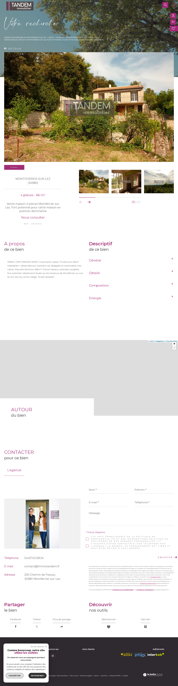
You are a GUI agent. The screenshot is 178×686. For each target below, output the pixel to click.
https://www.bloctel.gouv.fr (148, 583)
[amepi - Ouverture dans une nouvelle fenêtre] (139, 655)
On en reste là (37, 647)
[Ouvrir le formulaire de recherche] (165, 4)
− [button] (174, 348)
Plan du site (74, 676)
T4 (97, 37)
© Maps (159, 341)
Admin (96, 676)
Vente (51, 37)
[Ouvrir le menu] (173, 5)
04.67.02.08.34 (34, 558)
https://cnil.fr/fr (155, 577)
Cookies (125, 676)
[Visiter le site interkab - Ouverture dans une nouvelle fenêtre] (156, 654)
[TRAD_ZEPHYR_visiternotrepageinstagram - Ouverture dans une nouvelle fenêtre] (52, 656)
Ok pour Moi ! (37, 675)
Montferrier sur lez (76, 37)
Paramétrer (15, 675)
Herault (60, 37)
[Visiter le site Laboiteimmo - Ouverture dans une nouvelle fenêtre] (152, 675)
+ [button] (174, 343)
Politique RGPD (115, 676)
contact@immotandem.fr (42, 566)
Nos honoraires (62, 676)
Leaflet (151, 341)
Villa (91, 37)
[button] (89, 202)
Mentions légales (86, 676)
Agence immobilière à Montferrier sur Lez (25, 37)
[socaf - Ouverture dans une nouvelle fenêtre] (126, 654)
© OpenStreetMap (171, 341)
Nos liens (104, 676)
